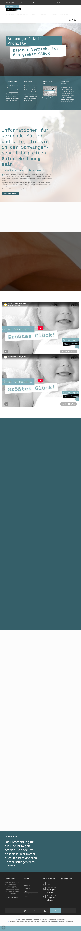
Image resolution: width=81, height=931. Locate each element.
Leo (44, 763)
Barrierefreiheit (28, 894)
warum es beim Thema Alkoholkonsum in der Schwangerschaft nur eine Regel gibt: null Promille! (13, 96)
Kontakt (26, 896)
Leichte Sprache (10, 2)
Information (27, 882)
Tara (16, 761)
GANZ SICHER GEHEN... (10, 193)
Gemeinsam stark (22, 14)
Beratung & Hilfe (44, 14)
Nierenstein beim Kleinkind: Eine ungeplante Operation (52, 898)
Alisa (71, 756)
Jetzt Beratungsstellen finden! (49, 98)
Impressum (27, 888)
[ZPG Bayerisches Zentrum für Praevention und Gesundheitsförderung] (40, 919)
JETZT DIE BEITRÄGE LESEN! (11, 224)
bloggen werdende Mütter (22, 658)
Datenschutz (27, 891)
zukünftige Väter (17, 661)
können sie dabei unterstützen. (41, 277)
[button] (3, 927)
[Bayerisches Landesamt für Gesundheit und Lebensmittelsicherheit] (32, 921)
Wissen (54, 14)
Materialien (27, 885)
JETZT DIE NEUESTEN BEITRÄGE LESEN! (15, 688)
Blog (33, 14)
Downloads (64, 14)
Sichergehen (10, 14)
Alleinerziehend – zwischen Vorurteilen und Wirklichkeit (39, 753)
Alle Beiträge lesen (17, 818)
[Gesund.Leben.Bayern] (65, 921)
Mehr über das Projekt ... (11, 897)
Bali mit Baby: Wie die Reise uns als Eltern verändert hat (13, 751)
